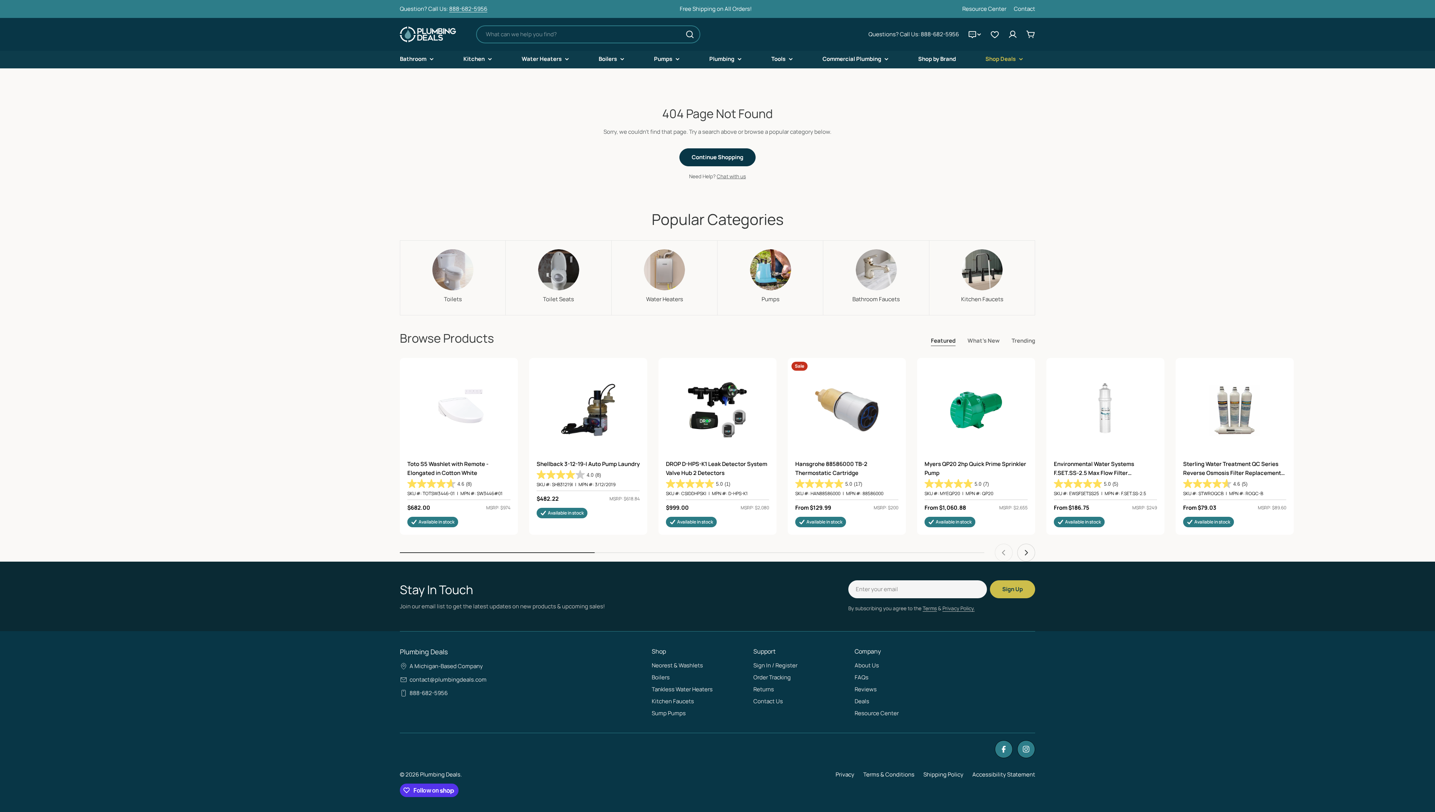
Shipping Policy (943, 774)
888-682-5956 (468, 9)
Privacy (845, 774)
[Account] (1012, 34)
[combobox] (588, 34)
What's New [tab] (984, 341)
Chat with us (731, 176)
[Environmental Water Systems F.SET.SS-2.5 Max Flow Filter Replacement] (1105, 410)
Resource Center (984, 9)
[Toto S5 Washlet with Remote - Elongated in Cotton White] (458, 410)
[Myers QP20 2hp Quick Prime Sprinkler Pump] (976, 410)
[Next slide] (1026, 553)
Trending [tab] (1023, 341)
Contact (1024, 9)
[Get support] (974, 34)
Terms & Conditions (888, 774)
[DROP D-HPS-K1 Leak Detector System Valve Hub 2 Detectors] (717, 410)
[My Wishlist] (994, 34)
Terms (930, 608)
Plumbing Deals (440, 774)
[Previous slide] (1004, 553)
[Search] (689, 34)
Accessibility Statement (1003, 774)
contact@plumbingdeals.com (448, 679)
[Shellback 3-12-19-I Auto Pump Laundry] (588, 410)
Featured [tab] (943, 341)
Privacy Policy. (958, 608)
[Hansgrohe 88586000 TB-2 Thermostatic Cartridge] (846, 410)
